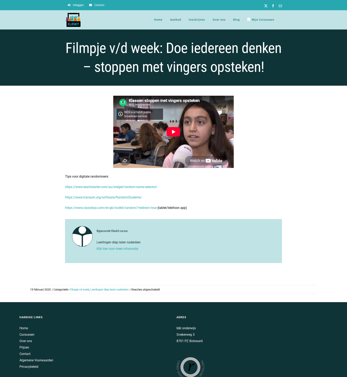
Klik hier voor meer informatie (118, 249)
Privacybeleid (28, 367)
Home (23, 328)
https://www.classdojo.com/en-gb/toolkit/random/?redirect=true (111, 208)
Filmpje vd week (79, 289)
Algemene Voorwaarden (36, 360)
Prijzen (24, 347)
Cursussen (26, 334)
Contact (25, 354)
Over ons (25, 341)
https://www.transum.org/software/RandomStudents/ (103, 197)
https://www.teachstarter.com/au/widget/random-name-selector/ (111, 187)
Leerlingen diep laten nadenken (109, 289)
